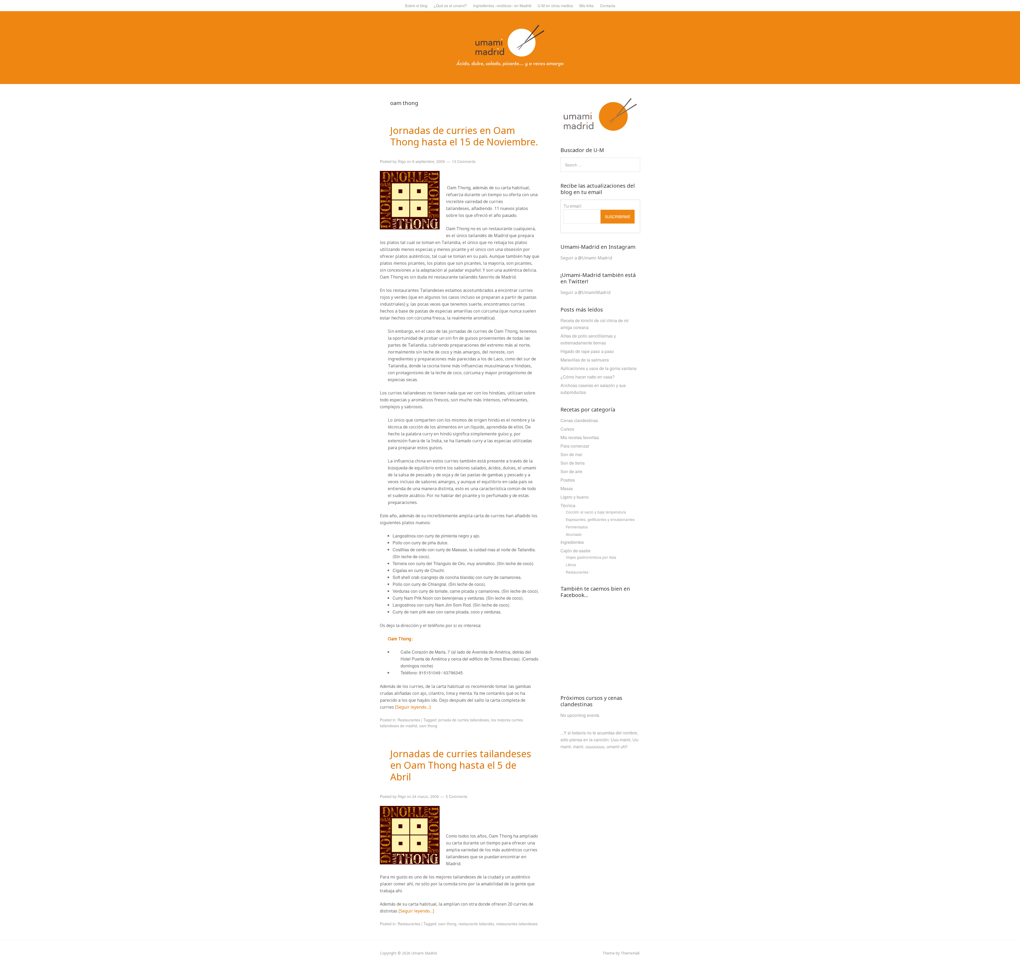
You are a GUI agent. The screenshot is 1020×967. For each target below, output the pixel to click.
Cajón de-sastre (575, 551)
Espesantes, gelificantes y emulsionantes (600, 519)
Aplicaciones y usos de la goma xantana (598, 368)
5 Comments (456, 796)
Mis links (586, 5)
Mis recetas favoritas (579, 437)
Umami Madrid (424, 953)
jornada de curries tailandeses (463, 719)
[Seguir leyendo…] (413, 707)
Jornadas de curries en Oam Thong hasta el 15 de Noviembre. (464, 136)
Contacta (607, 5)
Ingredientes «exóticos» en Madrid (502, 5)
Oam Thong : (400, 639)
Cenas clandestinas (579, 420)
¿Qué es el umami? (450, 5)
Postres (567, 480)
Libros (571, 564)
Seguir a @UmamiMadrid (585, 292)
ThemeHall (630, 953)
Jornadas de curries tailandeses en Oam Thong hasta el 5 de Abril (460, 765)
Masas (566, 488)
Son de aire (571, 471)
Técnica (567, 505)
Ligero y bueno (574, 497)
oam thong (428, 725)
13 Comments (463, 161)
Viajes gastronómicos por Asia (591, 557)
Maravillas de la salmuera (584, 360)
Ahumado (574, 534)
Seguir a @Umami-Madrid (586, 258)
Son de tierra (572, 463)
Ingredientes (572, 542)
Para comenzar (574, 446)
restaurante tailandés (476, 923)
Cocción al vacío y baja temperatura (596, 512)
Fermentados (577, 526)
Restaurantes (409, 719)
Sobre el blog (416, 5)
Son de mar (571, 454)
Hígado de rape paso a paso (587, 351)
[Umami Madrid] (510, 65)
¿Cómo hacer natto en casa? (587, 377)
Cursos (567, 429)
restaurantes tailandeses (517, 923)
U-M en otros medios (555, 5)
